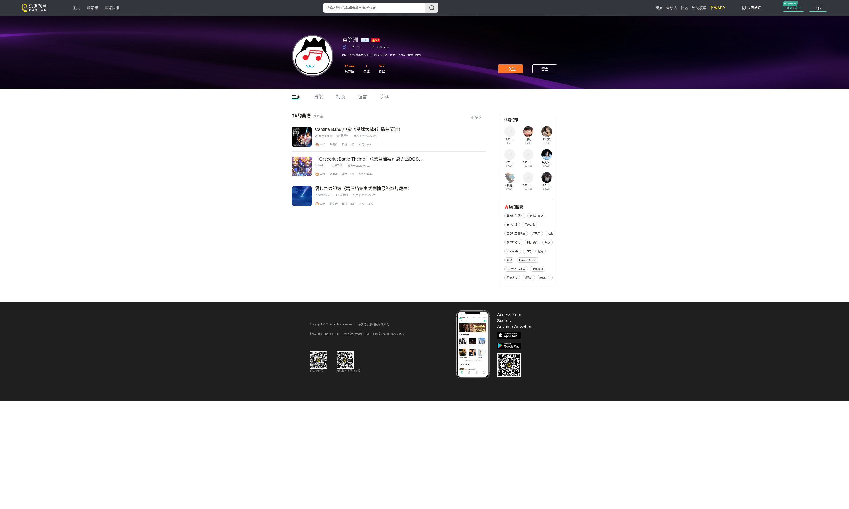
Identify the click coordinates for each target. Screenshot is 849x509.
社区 (684, 8)
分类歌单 (699, 8)
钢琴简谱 (112, 8)
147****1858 (512, 162)
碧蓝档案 (320, 165)
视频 (340, 96)
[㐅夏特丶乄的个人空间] (509, 177)
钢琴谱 (92, 8)
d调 (352, 144)
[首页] (35, 7)
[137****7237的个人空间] (546, 177)
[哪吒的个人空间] (528, 131)
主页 (76, 8)
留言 (544, 69)
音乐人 (671, 8)
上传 (818, 8)
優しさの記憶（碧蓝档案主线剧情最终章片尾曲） (363, 188)
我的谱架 (754, 8)
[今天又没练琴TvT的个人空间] (546, 154)
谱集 (659, 8)
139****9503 (512, 139)
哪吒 (528, 139)
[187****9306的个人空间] (528, 154)
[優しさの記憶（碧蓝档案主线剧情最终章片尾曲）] (302, 196)
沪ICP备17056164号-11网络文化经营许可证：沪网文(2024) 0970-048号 (357, 333)
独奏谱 (334, 144)
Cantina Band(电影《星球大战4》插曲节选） (359, 129)
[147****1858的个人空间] (509, 154)
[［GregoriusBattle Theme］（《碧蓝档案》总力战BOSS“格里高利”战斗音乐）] (302, 166)
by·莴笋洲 (343, 135)
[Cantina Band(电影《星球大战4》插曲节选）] (302, 137)
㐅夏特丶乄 (511, 185)
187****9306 (530, 162)
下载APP (717, 8)
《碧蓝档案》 (323, 195)
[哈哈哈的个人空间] (546, 131)
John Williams (323, 135)
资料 (384, 96)
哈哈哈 (547, 139)
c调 (352, 174)
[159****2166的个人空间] (528, 177)
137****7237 (549, 185)
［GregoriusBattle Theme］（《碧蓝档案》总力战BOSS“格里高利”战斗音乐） (389, 159)
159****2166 (530, 185)
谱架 (318, 96)
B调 (352, 203)
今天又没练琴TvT (551, 162)
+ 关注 (511, 69)
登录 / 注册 (793, 8)
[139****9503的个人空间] (509, 131)
